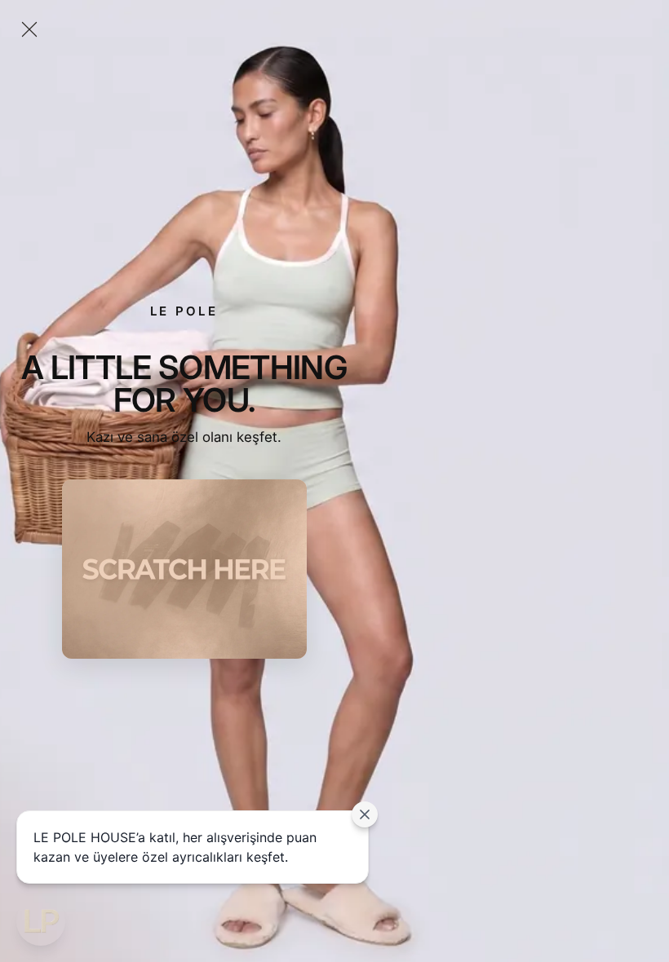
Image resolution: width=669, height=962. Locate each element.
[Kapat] (29, 29)
